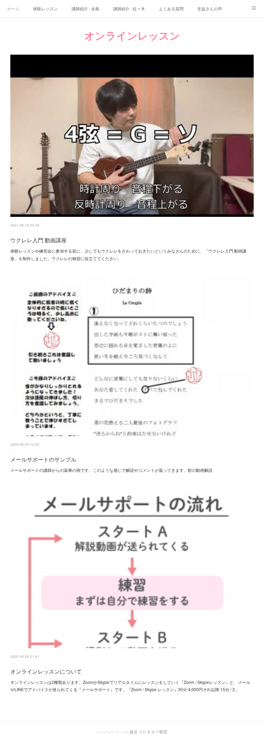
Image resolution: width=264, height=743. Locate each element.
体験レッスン (45, 8)
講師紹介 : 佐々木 (129, 8)
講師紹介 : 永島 (85, 8)
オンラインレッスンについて (46, 671)
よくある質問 (171, 8)
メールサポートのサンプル (43, 459)
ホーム (13, 8)
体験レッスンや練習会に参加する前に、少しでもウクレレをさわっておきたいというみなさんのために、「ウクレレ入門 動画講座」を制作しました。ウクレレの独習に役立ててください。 (128, 254)
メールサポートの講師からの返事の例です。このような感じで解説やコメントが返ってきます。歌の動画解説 (111, 470)
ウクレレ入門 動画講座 (38, 240)
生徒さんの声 (209, 8)
